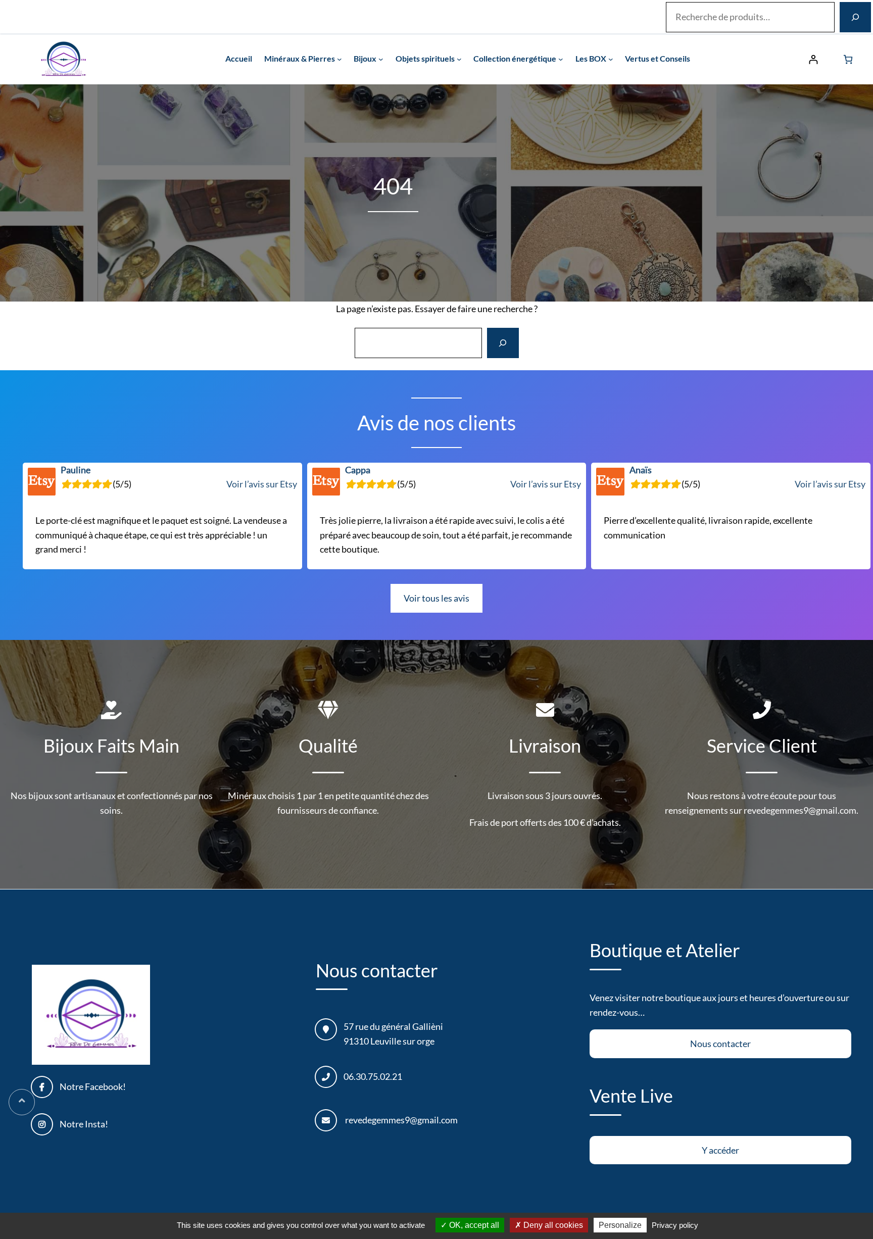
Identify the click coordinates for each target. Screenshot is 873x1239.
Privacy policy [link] (675, 1225)
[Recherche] (855, 17)
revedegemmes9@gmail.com (401, 1119)
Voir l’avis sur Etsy (261, 483)
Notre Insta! (84, 1123)
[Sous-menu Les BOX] (610, 59)
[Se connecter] (813, 59)
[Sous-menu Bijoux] (380, 59)
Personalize (620, 1225)
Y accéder (720, 1150)
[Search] (502, 343)
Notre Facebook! (93, 1086)
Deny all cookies (552, 1225)
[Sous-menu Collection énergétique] (560, 59)
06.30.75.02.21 (373, 1076)
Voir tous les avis (436, 598)
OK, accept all (473, 1225)
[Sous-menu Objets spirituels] (459, 59)
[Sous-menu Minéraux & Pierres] (339, 59)
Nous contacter (720, 1043)
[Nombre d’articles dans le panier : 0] (848, 59)
